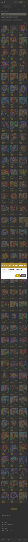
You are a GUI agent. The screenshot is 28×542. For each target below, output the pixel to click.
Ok (17, 275)
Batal (23, 275)
